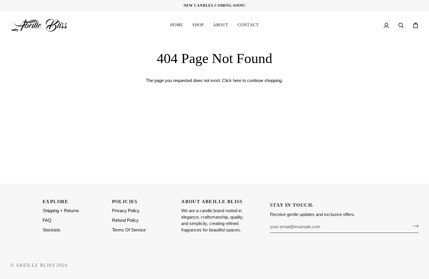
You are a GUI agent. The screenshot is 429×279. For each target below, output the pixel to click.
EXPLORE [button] (56, 201)
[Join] (413, 226)
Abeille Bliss (35, 265)
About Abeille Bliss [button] (212, 201)
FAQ (47, 220)
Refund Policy (125, 220)
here (237, 80)
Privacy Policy (125, 210)
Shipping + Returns (61, 210)
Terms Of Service (129, 230)
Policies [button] (125, 201)
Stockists (51, 230)
